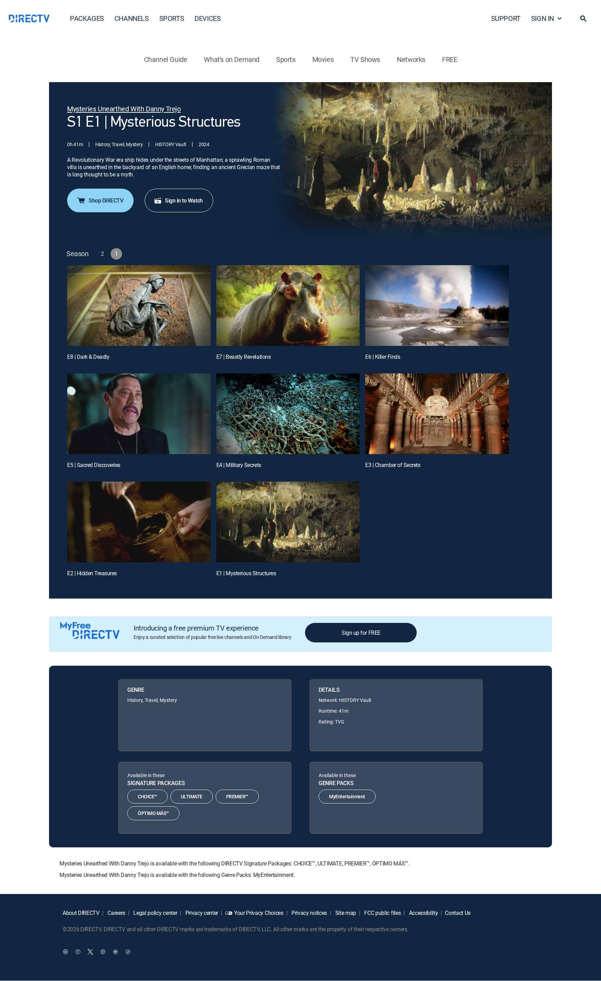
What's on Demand (231, 59)
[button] (583, 18)
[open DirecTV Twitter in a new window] (90, 952)
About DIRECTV (81, 913)
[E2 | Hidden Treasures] (139, 522)
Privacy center (201, 913)
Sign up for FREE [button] (361, 632)
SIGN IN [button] (542, 18)
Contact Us (458, 913)
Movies (323, 59)
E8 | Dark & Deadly (88, 357)
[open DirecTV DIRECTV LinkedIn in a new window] (65, 952)
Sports (286, 59)
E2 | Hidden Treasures (92, 573)
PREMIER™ (237, 796)
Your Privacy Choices (258, 913)
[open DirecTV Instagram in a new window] (103, 952)
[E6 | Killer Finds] (437, 305)
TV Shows (365, 59)
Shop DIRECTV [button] (106, 200)
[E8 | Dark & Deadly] (139, 305)
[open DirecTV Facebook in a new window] (78, 952)
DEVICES (207, 18)
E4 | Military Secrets (238, 465)
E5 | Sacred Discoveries (93, 465)
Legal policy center (154, 913)
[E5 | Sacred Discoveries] (139, 413)
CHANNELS (131, 18)
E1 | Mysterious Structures (246, 573)
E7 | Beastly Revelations (243, 357)
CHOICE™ (147, 796)
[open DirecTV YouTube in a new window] (115, 952)
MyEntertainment (347, 796)
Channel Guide (165, 59)
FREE (449, 59)
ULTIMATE (191, 796)
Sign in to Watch (183, 200)
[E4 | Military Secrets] (288, 413)
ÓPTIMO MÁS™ (153, 813)
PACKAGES (87, 18)
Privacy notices (308, 913)
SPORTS (171, 18)
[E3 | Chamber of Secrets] (437, 413)
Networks (411, 59)
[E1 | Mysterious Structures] (288, 522)
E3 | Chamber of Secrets (392, 465)
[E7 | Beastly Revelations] (288, 305)
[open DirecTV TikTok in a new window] (128, 952)
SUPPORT (506, 18)
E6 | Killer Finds (382, 357)
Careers (115, 913)
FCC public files (382, 913)
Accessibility (423, 913)
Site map (345, 913)
